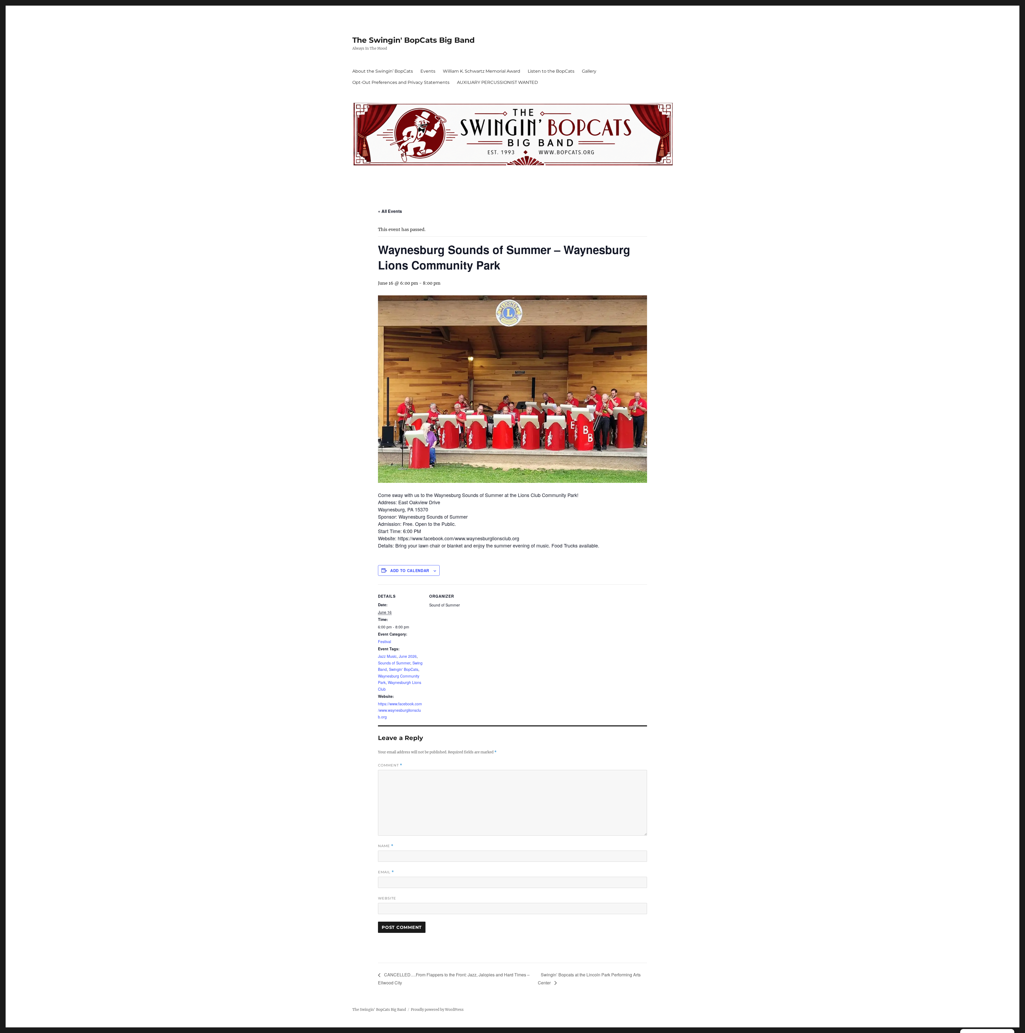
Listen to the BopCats (551, 71)
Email (386, 872)
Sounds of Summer (394, 663)
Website (387, 898)
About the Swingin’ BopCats (382, 71)
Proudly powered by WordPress (437, 1009)
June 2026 (408, 656)
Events (427, 71)
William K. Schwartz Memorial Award (481, 71)
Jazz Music (387, 656)
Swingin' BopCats (403, 669)
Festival (384, 641)
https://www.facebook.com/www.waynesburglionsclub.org (400, 710)
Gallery (589, 71)
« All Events (390, 211)
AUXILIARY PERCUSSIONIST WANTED (497, 82)
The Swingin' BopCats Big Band (413, 40)
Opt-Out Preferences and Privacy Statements (401, 82)
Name (385, 846)
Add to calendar (409, 570)
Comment (390, 765)
